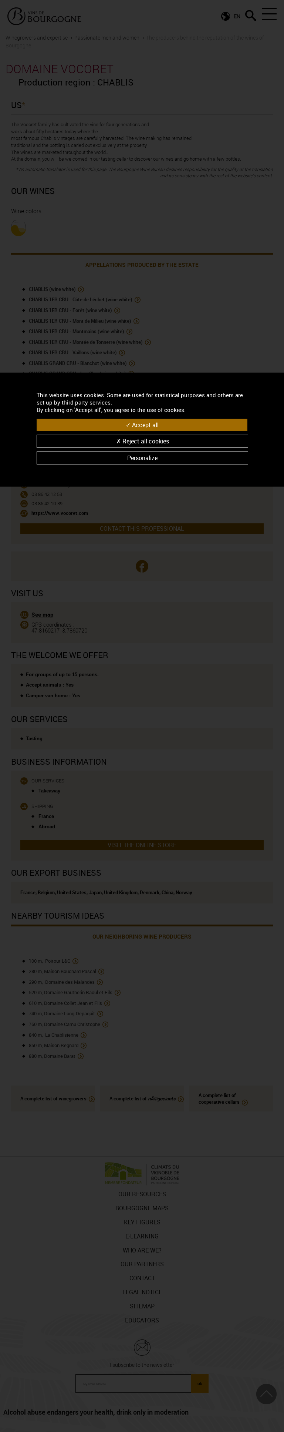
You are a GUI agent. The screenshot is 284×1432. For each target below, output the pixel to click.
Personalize (142, 458)
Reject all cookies (145, 441)
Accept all (145, 424)
